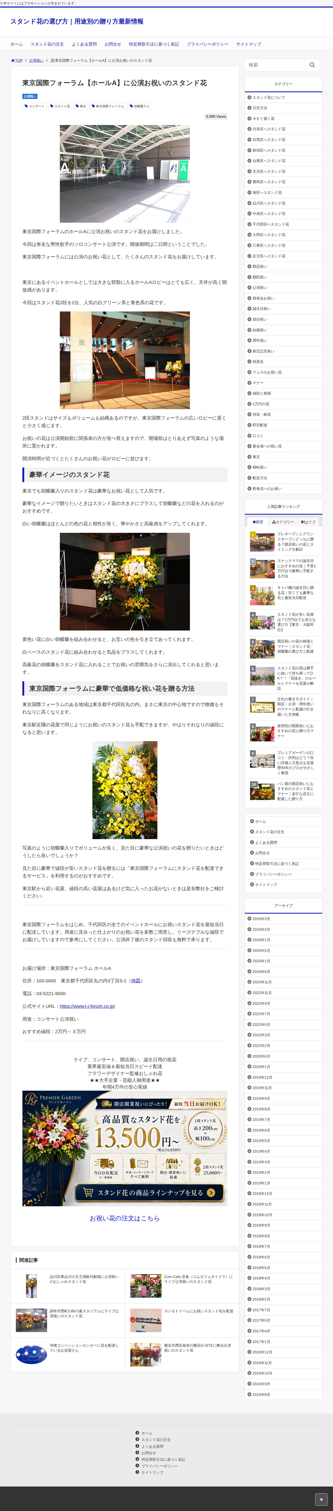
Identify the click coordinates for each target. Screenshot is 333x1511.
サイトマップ (248, 44)
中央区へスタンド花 (269, 213)
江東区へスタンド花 (269, 245)
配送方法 (260, 478)
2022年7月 (261, 1014)
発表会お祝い (263, 298)
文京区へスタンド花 (269, 171)
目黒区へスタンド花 (269, 140)
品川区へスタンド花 (269, 203)
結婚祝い (260, 330)
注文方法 (260, 108)
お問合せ (113, 44)
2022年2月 (261, 1046)
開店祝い (260, 266)
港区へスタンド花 (267, 192)
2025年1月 (261, 961)
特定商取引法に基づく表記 (154, 44)
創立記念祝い (263, 351)
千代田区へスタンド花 (271, 224)
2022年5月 (261, 1024)
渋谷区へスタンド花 (269, 129)
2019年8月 (261, 1109)
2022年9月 (261, 1003)
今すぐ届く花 (263, 118)
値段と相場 (262, 393)
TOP (19, 60)
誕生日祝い (262, 309)
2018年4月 (261, 1278)
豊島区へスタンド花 (269, 182)
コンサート (36, 106)
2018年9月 (261, 1225)
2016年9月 (261, 1384)
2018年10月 (262, 1215)
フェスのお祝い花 (267, 372)
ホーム (16, 44)
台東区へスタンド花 (269, 161)
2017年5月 (261, 1320)
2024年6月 (261, 972)
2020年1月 (261, 1067)
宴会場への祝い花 (267, 446)
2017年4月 (261, 1331)
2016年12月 (262, 1352)
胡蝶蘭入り (142, 106)
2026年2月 (261, 929)
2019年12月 (262, 1077)
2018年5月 (261, 1268)
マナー (258, 383)
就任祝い (260, 319)
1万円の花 (261, 404)
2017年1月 (261, 1342)
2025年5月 (261, 950)
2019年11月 (262, 1088)
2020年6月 (261, 1056)
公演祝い (36, 60)
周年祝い (260, 340)
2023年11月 (262, 982)
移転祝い (260, 467)
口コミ (258, 436)
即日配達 (260, 425)
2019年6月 (261, 1130)
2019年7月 (261, 1119)
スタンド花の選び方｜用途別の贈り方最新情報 (77, 21)
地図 (135, 980)
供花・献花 (262, 414)
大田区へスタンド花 (269, 235)
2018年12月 (262, 1193)
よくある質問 (84, 44)
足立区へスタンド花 (269, 256)
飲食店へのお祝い (267, 488)
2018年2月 (261, 1299)
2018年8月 (261, 1236)
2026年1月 (261, 940)
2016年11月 (262, 1363)
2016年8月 (261, 1395)
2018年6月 (261, 1257)
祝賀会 (258, 361)
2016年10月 (262, 1373)
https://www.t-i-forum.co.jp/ (87, 1006)
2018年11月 (262, 1204)
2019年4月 (261, 1151)
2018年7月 (261, 1246)
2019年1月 (261, 1183)
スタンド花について (269, 97)
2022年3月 (261, 1035)
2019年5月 (261, 1141)
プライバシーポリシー (207, 44)
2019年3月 (261, 1162)
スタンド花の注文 (47, 44)
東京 (83, 106)
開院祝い (260, 277)
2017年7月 (261, 1310)
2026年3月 (261, 919)
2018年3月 (261, 1289)
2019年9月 (261, 1098)
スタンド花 (62, 106)
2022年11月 (262, 993)
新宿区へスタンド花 (269, 150)
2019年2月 (261, 1172)
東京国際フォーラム (110, 106)
